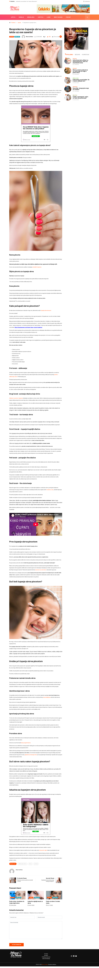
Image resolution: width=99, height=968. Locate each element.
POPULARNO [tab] (69, 54)
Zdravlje (21, 17)
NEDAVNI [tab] (77, 54)
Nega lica (17, 36)
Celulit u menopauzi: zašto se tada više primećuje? (80, 97)
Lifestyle (40, 17)
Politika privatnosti (46, 957)
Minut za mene (29, 36)
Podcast (68, 17)
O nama (46, 953)
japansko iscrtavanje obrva (31, 754)
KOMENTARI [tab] (85, 54)
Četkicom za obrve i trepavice (16, 398)
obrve (30, 863)
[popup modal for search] (87, 17)
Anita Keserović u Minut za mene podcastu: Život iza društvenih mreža (80, 61)
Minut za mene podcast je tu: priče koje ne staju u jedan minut (80, 71)
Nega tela (75, 95)
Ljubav (48, 17)
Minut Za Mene (45, 964)
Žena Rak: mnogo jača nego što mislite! (24, 1)
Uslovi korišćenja (46, 958)
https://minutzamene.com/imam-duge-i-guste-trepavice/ (28, 327)
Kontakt (46, 955)
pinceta (36, 863)
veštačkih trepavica (36, 267)
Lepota (13, 17)
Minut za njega (58, 17)
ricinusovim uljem (43, 850)
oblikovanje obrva (22, 863)
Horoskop (75, 86)
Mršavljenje (30, 17)
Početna (13, 22)
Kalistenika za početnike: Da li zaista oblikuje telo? (81, 80)
